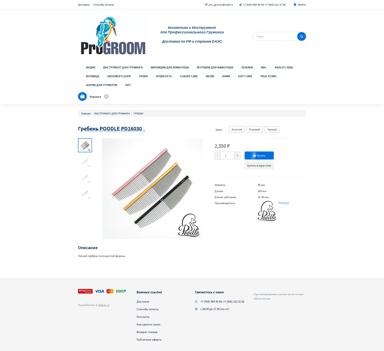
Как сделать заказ (148, 324)
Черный (272, 129)
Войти (302, 4)
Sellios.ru (103, 305)
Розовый (254, 129)
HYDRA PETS (164, 76)
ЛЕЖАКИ (247, 67)
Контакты (143, 317)
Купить (260, 155)
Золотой (236, 129)
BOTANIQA (92, 76)
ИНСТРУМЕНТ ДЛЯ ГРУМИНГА (123, 67)
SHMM (226, 76)
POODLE (284, 203)
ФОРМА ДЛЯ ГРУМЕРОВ (101, 85)
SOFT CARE (245, 76)
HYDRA (143, 76)
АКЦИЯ (90, 67)
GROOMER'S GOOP (119, 76)
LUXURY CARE (189, 76)
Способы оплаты (103, 4)
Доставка (83, 4)
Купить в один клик (259, 165)
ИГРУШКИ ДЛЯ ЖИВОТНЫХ (215, 67)
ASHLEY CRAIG (284, 67)
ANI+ (264, 67)
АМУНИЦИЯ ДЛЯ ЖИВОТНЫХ (170, 67)
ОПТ (128, 85)
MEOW (210, 76)
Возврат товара (147, 332)
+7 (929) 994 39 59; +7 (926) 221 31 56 (264, 4)
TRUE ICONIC (268, 76)
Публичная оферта (149, 339)
